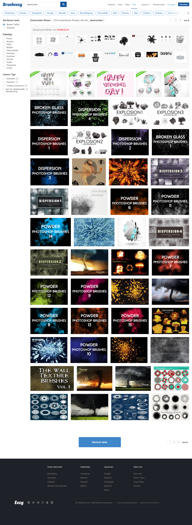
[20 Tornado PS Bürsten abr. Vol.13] (170, 291)
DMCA (83, 486)
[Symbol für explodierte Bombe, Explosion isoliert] (53, 39)
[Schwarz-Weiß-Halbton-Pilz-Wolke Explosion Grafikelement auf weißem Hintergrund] (124, 40)
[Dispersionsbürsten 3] (49, 172)
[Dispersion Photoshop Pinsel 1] (49, 201)
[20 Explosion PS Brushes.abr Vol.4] (129, 350)
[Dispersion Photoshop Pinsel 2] (49, 262)
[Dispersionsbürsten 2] (130, 142)
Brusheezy (52, 473)
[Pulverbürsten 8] (49, 321)
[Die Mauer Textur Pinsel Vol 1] (52, 378)
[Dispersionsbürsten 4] (89, 113)
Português (109, 482)
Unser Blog (139, 482)
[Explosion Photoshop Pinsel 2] (89, 142)
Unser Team (139, 477)
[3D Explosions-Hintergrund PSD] (131, 232)
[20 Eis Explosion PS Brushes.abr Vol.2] (48, 350)
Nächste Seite (99, 442)
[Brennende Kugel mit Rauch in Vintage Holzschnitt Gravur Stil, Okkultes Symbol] (180, 39)
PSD (134, 5)
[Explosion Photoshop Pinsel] (130, 113)
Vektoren (111, 5)
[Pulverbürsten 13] (89, 321)
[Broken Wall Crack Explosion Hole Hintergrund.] (39, 54)
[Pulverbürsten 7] (170, 262)
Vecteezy (51, 477)
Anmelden (183, 4)
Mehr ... (107, 490)
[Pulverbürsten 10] (89, 350)
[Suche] (63, 4)
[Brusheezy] (12, 5)
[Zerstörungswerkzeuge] (89, 172)
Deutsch (108, 486)
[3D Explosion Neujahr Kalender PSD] (48, 84)
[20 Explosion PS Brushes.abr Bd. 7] (130, 262)
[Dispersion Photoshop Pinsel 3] (170, 172)
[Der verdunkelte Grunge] (169, 350)
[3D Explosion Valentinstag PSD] (115, 84)
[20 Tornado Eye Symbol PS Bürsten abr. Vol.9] (171, 378)
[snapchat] (47, 502)
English (107, 473)
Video (127, 5)
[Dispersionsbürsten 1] (49, 142)
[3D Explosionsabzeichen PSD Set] (148, 84)
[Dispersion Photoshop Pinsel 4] (169, 232)
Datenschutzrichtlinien (150, 503)
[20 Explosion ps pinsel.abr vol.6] (170, 321)
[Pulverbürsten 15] (130, 321)
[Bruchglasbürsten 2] (49, 113)
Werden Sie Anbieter (56, 486)
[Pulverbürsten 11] (170, 201)
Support (84, 482)
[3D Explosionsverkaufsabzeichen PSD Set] (81, 84)
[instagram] (42, 502)
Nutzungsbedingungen (127, 503)
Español (108, 477)
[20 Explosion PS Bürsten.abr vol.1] (128, 172)
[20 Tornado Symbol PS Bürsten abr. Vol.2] (170, 407)
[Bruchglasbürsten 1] (170, 142)
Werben (84, 477)
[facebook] (29, 502)
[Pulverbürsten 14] (50, 232)
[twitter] (33, 502)
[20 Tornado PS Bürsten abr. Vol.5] (89, 262)
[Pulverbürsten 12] (49, 291)
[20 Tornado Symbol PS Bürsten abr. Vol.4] (130, 407)
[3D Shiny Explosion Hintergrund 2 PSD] (176, 84)
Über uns (138, 473)
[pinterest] (38, 502)
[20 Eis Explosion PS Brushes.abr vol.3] (94, 232)
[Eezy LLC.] (19, 502)
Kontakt (137, 486)
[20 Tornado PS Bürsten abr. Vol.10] (89, 407)
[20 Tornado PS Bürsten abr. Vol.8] (133, 378)
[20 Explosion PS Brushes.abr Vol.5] (130, 291)
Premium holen (159, 5)
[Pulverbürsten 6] (129, 201)
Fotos (120, 5)
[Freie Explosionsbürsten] (89, 201)
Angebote (85, 473)
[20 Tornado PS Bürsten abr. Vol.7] (94, 378)
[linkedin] (52, 502)
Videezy (51, 482)
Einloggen (171, 5)
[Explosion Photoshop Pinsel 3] (170, 113)
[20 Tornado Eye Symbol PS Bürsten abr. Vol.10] (49, 407)
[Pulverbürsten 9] (89, 291)
